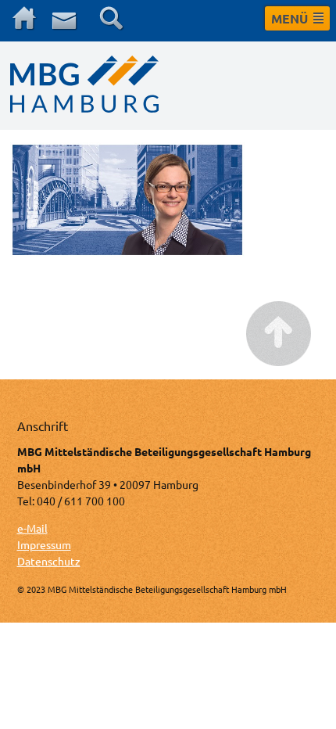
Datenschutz (48, 561)
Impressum (44, 544)
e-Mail (32, 528)
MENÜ (289, 18)
